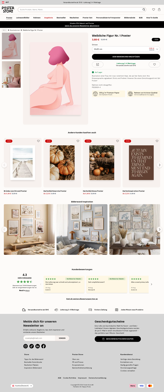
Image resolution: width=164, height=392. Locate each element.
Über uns (75, 359)
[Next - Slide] (160, 165)
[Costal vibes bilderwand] (82, 229)
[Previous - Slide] (4, 165)
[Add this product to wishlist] (154, 64)
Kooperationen (78, 365)
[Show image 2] (11, 74)
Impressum (82, 378)
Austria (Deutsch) (22, 386)
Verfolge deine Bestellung (130, 359)
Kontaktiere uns (126, 362)
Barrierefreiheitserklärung (82, 368)
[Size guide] (97, 64)
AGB (59, 378)
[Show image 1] (11, 46)
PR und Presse (77, 362)
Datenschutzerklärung (97, 378)
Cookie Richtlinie (69, 378)
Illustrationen (15, 30)
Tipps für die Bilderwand (33, 359)
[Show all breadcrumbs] (4, 30)
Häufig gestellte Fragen (129, 365)
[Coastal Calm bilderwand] (29, 229)
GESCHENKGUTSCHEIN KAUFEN (119, 339)
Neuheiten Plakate (31, 365)
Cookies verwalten (127, 371)
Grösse (95, 45)
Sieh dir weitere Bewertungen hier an (82, 299)
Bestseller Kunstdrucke (33, 362)
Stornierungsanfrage (128, 368)
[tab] (153, 9)
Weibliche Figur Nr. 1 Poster (33, 30)
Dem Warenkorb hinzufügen (126, 57)
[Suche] (144, 9)
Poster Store (87, 385)
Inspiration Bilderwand (33, 368)
